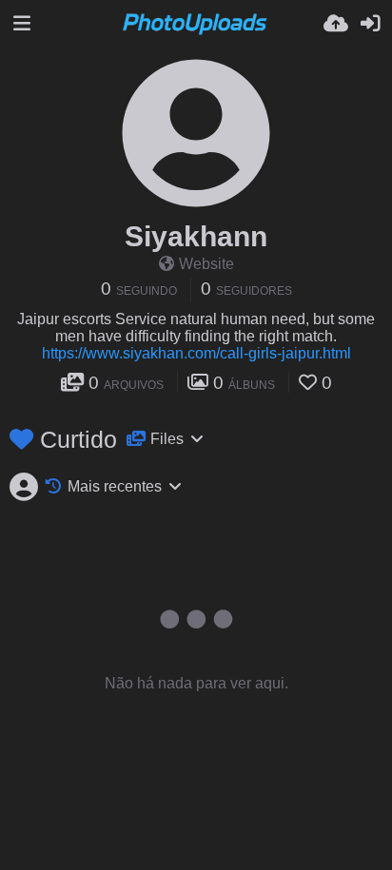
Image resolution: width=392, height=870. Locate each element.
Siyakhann (196, 236)
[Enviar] (335, 24)
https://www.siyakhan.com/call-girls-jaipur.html (196, 353)
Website (206, 264)
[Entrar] (370, 24)
